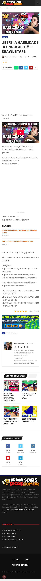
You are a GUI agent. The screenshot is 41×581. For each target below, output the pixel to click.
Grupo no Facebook (10, 533)
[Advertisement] (20, 91)
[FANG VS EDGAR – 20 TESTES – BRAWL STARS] (29, 385)
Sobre (26, 559)
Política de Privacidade (11, 547)
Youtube (4, 37)
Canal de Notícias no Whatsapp (13, 539)
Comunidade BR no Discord (12, 530)
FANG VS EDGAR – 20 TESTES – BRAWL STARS (17, 241)
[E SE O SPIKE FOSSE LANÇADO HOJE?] (29, 411)
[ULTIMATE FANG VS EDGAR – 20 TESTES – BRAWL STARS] (11, 411)
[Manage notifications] (4, 577)
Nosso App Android (28, 363)
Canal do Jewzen (11, 333)
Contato (16, 559)
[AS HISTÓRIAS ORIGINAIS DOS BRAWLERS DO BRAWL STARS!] (11, 385)
